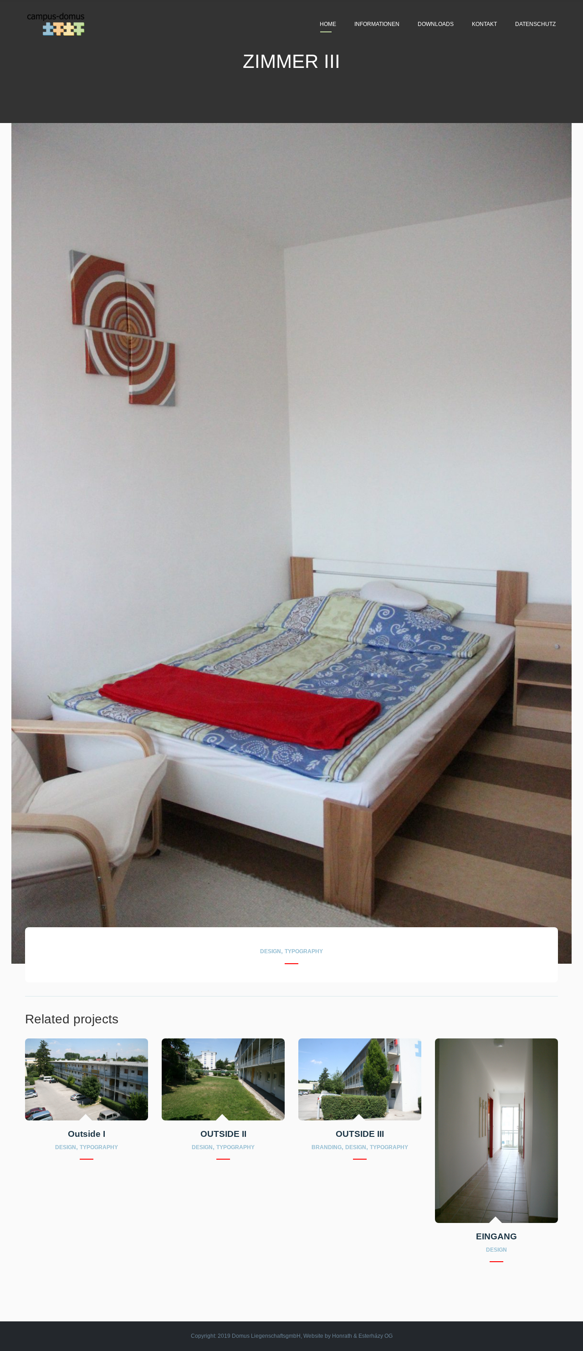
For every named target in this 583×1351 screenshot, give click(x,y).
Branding (327, 1147)
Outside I (86, 1134)
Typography (304, 952)
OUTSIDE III (360, 1134)
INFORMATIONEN (376, 24)
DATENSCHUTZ (535, 24)
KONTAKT (484, 24)
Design (270, 952)
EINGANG (496, 1236)
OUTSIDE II (223, 1134)
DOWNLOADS (436, 24)
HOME (328, 24)
